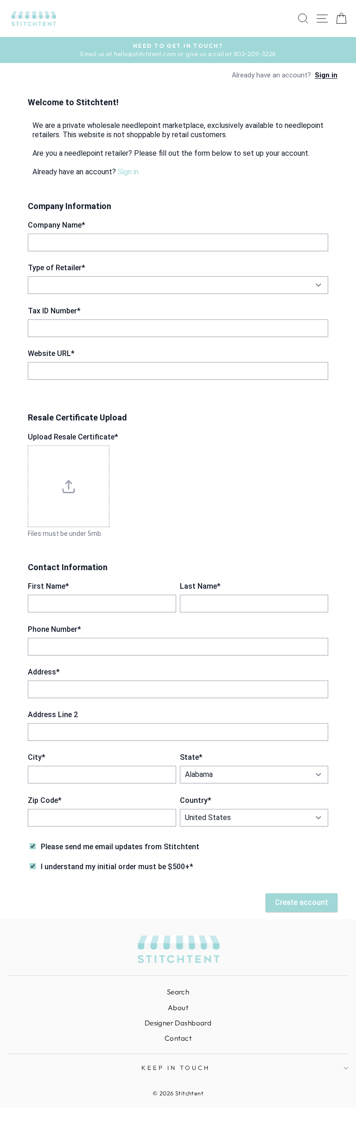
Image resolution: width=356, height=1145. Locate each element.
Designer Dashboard (178, 1022)
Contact (178, 1038)
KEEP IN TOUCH (175, 1067)
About (178, 1007)
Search (178, 991)
